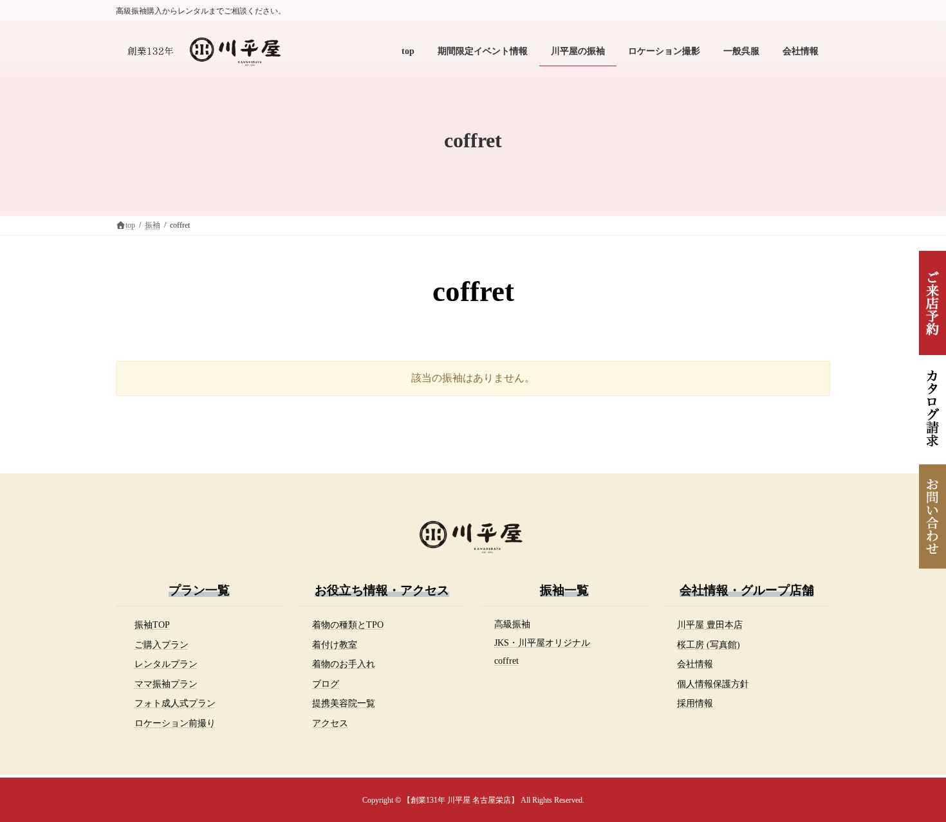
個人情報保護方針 (713, 684)
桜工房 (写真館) (708, 644)
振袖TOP (152, 624)
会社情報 (695, 664)
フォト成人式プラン (175, 703)
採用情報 (695, 703)
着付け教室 (334, 644)
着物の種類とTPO (348, 624)
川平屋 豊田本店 (710, 624)
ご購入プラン (161, 644)
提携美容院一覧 (343, 703)
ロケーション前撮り (175, 723)
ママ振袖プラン (166, 684)
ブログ (325, 684)
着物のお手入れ (343, 664)
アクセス (330, 723)
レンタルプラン (166, 664)
